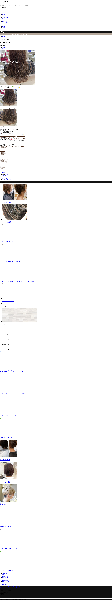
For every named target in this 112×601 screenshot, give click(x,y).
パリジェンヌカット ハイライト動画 (12, 393)
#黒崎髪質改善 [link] (2, 160)
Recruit (6, 21)
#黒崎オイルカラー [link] (3, 157)
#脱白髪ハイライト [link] (3, 168)
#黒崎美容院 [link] (2, 152)
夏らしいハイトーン (6, 504)
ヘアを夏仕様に (5, 460)
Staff (5, 15)
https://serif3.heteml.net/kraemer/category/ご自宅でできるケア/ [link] (12, 136)
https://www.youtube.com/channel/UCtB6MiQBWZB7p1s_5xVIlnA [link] (12, 138)
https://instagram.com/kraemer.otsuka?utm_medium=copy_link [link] (12, 146)
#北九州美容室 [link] (2, 149)
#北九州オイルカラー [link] (4, 155)
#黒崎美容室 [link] (2, 151)
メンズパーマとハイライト (8, 548)
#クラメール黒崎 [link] (3, 158)
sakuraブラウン (5, 482)
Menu (5, 18)
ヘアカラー (7, 45)
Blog (4, 24)
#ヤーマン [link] (2, 165)
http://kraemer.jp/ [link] (3, 143)
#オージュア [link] (2, 164)
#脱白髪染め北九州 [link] (3, 161)
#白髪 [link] (1, 166)
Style (5, 17)
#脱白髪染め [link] (2, 167)
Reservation (6, 580)
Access (5, 22)
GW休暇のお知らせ (6, 437)
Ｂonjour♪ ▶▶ (5, 526)
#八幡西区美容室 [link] (3, 153)
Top (4, 13)
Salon (4, 14)
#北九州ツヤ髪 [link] (2, 148)
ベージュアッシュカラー (8, 415)
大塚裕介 (7, 174)
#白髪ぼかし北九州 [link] (3, 162)
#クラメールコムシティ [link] (4, 159)
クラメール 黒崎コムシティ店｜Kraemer (14, 587)
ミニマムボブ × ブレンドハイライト (11, 371)
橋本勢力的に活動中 (6, 571)
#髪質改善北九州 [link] (3, 147)
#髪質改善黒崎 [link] (2, 154)
